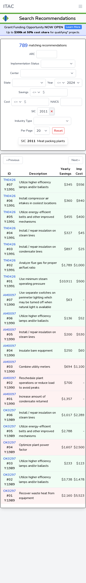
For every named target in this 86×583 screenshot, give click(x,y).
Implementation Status (25, 63)
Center (14, 73)
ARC (32, 54)
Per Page (27, 131)
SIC (33, 111)
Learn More (73, 27)
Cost (7, 102)
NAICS (55, 102)
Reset (58, 131)
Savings (23, 92)
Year (50, 83)
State (7, 83)
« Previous (12, 160)
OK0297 (9, 410)
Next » (76, 160)
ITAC (8, 6)
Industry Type (23, 121)
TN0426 (9, 180)
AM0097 (9, 295)
